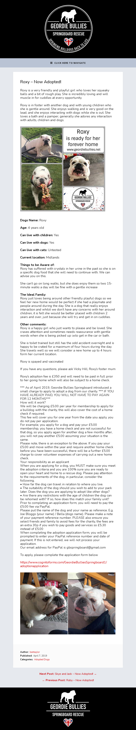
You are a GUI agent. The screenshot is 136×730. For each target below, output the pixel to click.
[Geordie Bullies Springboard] (68, 55)
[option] (44, 603)
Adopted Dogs (42, 659)
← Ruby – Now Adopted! (68, 680)
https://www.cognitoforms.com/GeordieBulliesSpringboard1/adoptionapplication (63, 564)
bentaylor (35, 652)
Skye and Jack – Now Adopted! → (68, 674)
